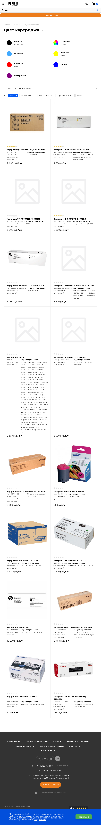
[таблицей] (96, 88)
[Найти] (97, 10)
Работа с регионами (78, 742)
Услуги (57, 742)
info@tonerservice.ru (52, 770)
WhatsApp (51, 758)
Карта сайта (48, 751)
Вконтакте (38, 758)
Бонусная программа (52, 746)
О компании (13, 742)
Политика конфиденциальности (52, 792)
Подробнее (40, 819)
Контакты (74, 746)
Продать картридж (51, 15)
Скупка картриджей (37, 742)
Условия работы (25, 746)
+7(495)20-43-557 (44, 766)
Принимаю (83, 817)
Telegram (45, 758)
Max (57, 758)
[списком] (92, 88)
